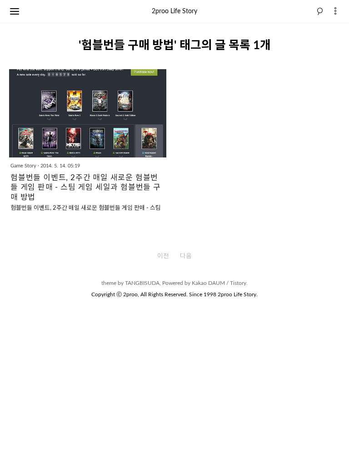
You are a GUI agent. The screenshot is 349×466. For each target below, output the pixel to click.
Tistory (238, 283)
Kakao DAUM (208, 283)
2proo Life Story (174, 11)
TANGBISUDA (142, 283)
